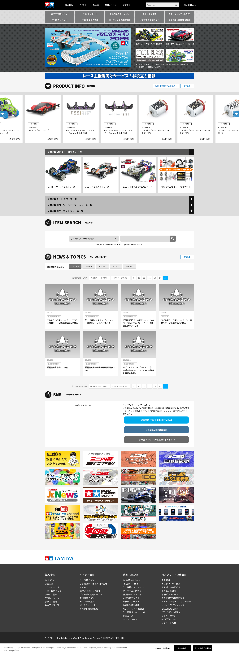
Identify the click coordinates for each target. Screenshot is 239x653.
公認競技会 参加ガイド (149, 20)
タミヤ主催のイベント (59, 14)
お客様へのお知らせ (171, 587)
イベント (102, 266)
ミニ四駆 (49, 583)
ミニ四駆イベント (88, 580)
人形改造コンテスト (132, 598)
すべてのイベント (59, 20)
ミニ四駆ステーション (119, 14)
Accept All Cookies (203, 648)
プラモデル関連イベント (91, 594)
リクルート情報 (169, 622)
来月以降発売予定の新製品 (166, 86)
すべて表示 (75, 266)
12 (149, 278)
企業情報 (166, 580)
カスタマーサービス (171, 583)
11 (144, 278)
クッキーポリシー (170, 615)
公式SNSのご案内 (170, 608)
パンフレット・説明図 (133, 608)
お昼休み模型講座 (131, 605)
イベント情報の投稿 (89, 20)
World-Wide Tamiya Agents (86, 638)
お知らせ (129, 266)
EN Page (192, 4)
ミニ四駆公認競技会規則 (179, 20)
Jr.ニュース (128, 615)
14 (160, 278)
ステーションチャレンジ (179, 14)
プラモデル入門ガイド (133, 590)
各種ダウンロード (170, 594)
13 (155, 278)
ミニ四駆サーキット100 (134, 612)
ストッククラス (149, 14)
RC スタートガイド (131, 583)
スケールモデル (52, 587)
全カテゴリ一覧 (52, 605)
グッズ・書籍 (51, 601)
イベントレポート (89, 14)
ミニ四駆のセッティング (134, 587)
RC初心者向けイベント (90, 590)
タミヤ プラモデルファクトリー (176, 601)
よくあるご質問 (169, 590)
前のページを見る (121, 278)
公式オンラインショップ (173, 605)
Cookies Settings (162, 648)
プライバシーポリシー (172, 612)
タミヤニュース (130, 619)
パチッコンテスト (131, 601)
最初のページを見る (100, 278)
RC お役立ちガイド (131, 580)
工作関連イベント (88, 598)
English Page (63, 638)
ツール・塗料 (51, 594)
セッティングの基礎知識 (119, 20)
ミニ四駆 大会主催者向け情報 (93, 583)
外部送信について (170, 619)
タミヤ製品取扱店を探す (173, 598)
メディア (116, 266)
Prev (3, 114)
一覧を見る (187, 86)
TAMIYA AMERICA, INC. (113, 638)
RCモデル (49, 580)
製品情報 (88, 266)
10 (139, 278)
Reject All (182, 648)
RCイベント (85, 587)
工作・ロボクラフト (54, 590)
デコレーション (52, 598)
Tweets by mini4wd (82, 404)
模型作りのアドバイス (133, 594)
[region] (119, 648)
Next (236, 114)
